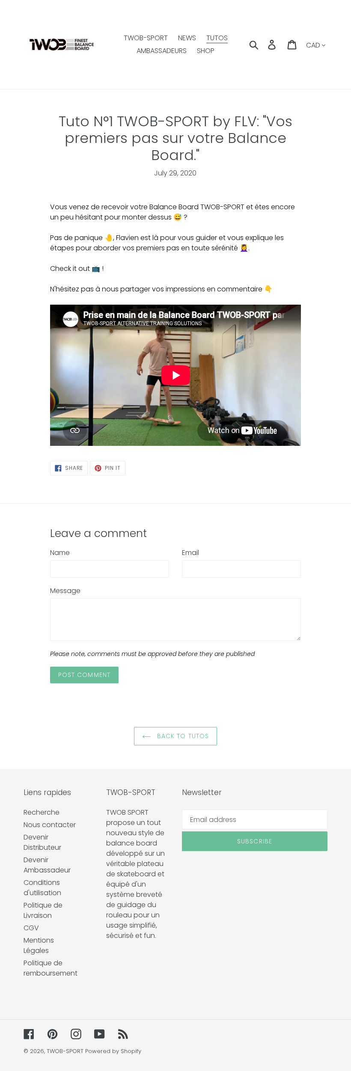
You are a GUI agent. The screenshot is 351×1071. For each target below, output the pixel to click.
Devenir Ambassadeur (47, 865)
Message (65, 591)
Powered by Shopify (113, 1051)
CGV (31, 928)
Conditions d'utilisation (42, 888)
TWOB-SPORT (65, 1051)
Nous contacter (50, 825)
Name (60, 553)
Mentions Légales (39, 945)
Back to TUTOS (182, 736)
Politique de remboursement (50, 968)
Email (190, 553)
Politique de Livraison (43, 910)
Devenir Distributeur (42, 842)
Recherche (41, 812)
